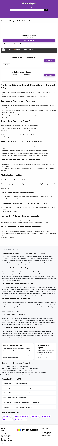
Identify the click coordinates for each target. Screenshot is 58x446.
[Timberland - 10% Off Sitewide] (6, 74)
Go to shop (30, 40)
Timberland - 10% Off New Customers (23, 57)
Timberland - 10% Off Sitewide (21, 72)
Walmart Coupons (7, 419)
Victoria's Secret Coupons (20, 416)
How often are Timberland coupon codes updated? (18, 407)
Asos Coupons (6, 416)
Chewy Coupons (35, 416)
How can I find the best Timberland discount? (17, 393)
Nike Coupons (46, 416)
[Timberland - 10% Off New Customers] (6, 59)
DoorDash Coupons (20, 419)
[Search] (46, 10)
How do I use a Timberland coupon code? (15, 383)
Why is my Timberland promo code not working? (18, 388)
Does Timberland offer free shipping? (15, 397)
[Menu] (3, 16)
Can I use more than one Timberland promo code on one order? (22, 402)
